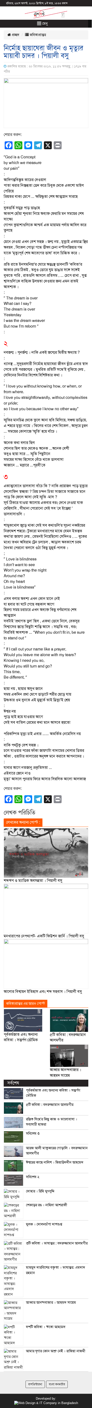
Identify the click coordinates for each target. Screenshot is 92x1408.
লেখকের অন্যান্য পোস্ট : (23, 822)
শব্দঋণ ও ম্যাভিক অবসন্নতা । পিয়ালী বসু (33, 880)
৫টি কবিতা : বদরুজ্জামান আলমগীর (49, 1104)
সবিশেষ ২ (32, 1177)
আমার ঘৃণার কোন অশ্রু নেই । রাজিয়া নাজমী (55, 1351)
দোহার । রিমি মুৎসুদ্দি (40, 1191)
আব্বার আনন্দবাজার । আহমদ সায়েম (51, 1302)
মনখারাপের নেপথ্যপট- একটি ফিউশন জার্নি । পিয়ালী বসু (44, 936)
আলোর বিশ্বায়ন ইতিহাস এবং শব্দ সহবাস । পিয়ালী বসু (43, 991)
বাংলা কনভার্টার (57, 1384)
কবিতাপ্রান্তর (37, 35)
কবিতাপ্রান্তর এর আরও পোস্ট (25, 1003)
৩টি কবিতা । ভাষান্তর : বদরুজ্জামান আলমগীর (57, 1243)
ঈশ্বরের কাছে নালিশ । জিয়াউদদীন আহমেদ (54, 1162)
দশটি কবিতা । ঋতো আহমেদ (46, 1327)
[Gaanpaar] (46, 1403)
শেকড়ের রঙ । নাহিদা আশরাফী (46, 1205)
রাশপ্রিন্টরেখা (35, 1384)
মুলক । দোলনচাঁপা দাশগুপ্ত (44, 1224)
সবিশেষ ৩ (32, 1133)
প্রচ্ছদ (15, 35)
